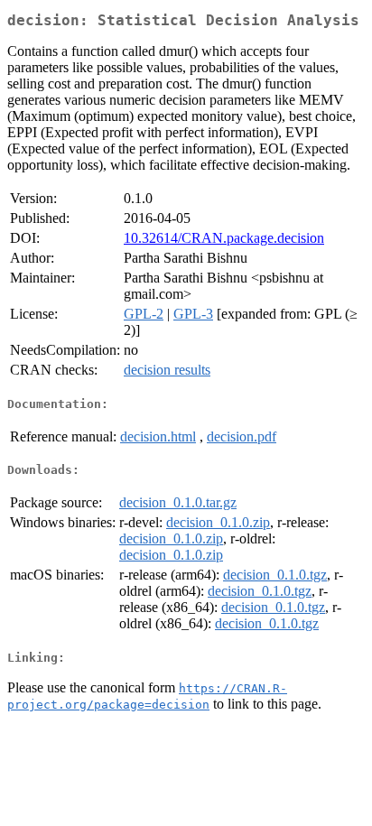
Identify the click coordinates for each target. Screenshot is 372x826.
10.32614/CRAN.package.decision (224, 238)
